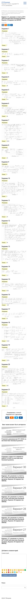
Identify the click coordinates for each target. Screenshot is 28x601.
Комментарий (5, 553)
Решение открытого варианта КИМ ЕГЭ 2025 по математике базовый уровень (12, 458)
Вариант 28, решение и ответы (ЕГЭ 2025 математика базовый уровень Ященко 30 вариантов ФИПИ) (13, 520)
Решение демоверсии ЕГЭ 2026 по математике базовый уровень (14, 440)
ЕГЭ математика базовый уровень (15, 10)
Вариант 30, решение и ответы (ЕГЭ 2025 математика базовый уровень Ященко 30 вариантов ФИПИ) (13, 478)
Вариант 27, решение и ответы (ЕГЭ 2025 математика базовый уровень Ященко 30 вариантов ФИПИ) (13, 541)
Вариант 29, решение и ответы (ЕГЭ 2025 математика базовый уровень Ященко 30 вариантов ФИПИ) (13, 499)
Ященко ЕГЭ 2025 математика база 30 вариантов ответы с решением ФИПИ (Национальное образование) (13, 13)
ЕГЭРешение (6, 2)
